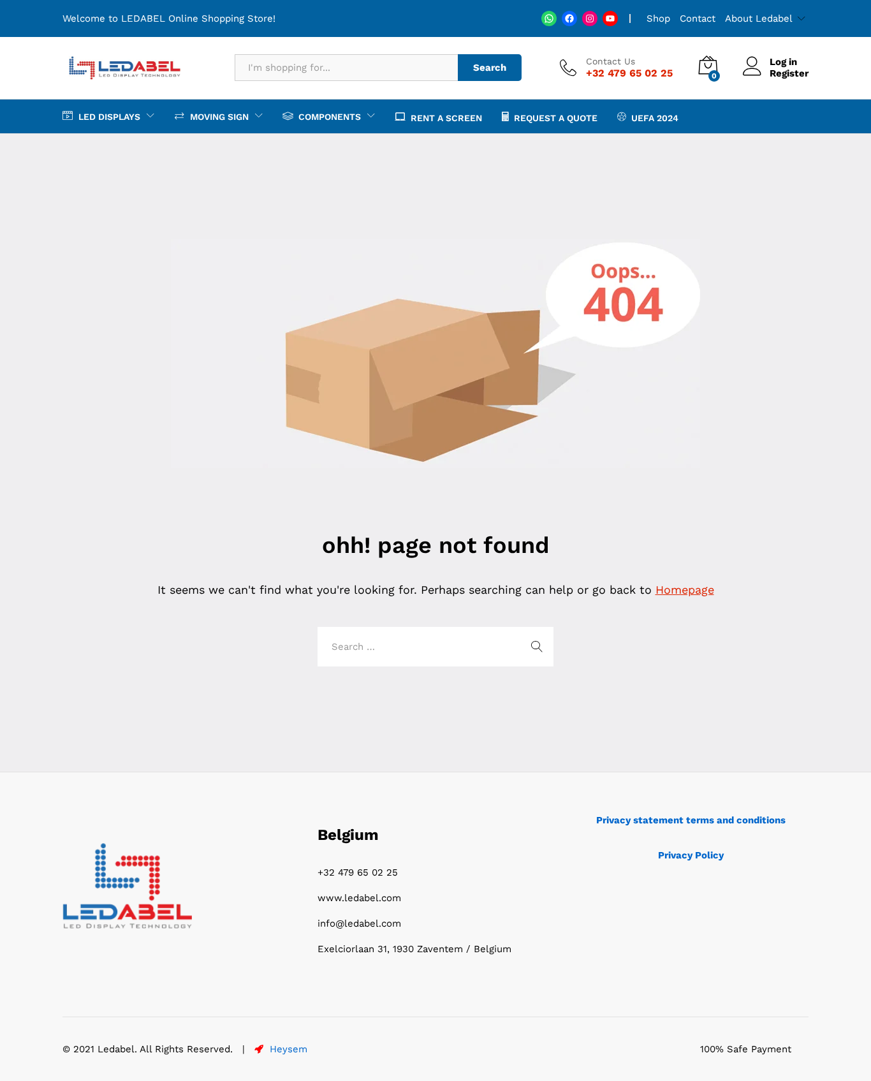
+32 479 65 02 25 (358, 872)
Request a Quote (555, 117)
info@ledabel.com (359, 923)
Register (789, 73)
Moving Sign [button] (219, 116)
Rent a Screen (446, 117)
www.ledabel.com (359, 898)
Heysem (287, 1049)
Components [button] (329, 116)
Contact (697, 18)
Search (489, 67)
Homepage (684, 589)
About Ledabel (759, 18)
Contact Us (610, 61)
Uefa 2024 (654, 117)
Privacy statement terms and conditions (691, 820)
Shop (658, 18)
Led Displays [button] (109, 116)
